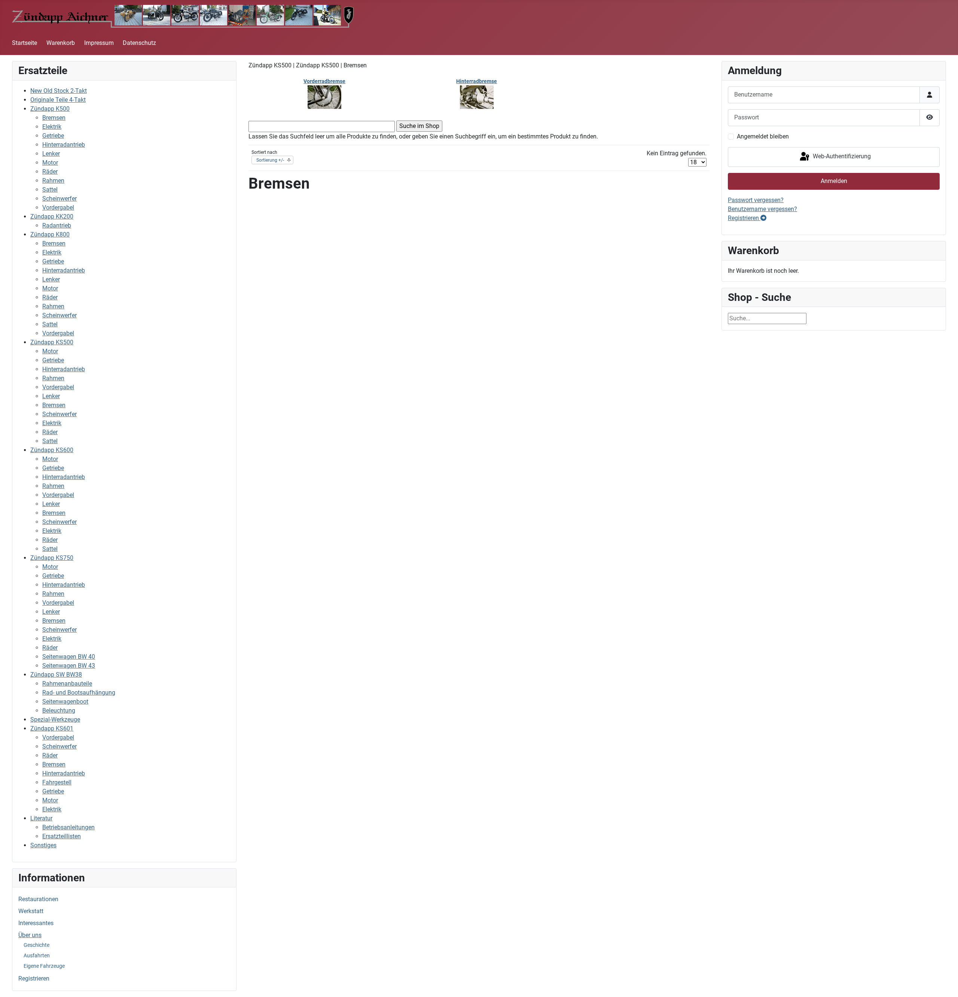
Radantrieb (56, 225)
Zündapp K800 (50, 234)
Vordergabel (58, 207)
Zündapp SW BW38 (56, 674)
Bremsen (53, 117)
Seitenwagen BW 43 (68, 665)
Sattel (50, 189)
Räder (50, 171)
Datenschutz (139, 42)
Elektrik (51, 126)
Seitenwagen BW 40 (68, 656)
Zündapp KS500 (51, 342)
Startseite (24, 42)
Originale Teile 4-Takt (58, 99)
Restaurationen (38, 899)
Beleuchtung (58, 710)
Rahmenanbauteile (67, 683)
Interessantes (36, 923)
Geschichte (36, 945)
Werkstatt (30, 911)
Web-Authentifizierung (841, 156)
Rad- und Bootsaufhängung (78, 692)
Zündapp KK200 (51, 216)
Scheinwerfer (59, 198)
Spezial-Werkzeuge (55, 719)
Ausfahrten (37, 955)
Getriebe (53, 135)
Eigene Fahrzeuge (44, 966)
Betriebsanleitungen (68, 827)
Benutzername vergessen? (762, 209)
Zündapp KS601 (51, 728)
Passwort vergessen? (756, 200)
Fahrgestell (56, 782)
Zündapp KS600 (51, 450)
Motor (50, 162)
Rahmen (53, 180)
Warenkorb (60, 42)
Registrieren (33, 978)
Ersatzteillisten (61, 836)
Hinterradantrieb (63, 144)
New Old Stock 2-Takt (58, 90)
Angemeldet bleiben (763, 136)
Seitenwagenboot (65, 701)
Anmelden (834, 181)
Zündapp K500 (50, 108)
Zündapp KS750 (51, 557)
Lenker (51, 153)
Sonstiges (43, 845)
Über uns (30, 935)
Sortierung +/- (270, 160)
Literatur (41, 818)
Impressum (99, 42)
